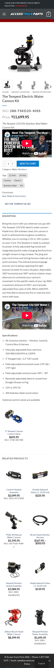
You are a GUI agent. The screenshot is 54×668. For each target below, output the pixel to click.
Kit (21, 185)
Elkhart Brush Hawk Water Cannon (14, 633)
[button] (4, 14)
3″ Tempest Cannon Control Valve (14, 432)
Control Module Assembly (13, 491)
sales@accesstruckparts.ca (29, 660)
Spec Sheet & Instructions (14, 196)
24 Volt (22, 175)
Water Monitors (42, 92)
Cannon (7, 180)
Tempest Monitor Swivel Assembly (14, 584)
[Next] (47, 53)
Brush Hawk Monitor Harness (40, 536)
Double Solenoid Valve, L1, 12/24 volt (40, 491)
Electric (18, 180)
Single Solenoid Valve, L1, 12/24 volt (40, 584)
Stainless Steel (10, 185)
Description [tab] (9, 216)
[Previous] (7, 53)
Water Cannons (21, 92)
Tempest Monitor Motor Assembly (40, 633)
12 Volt (12, 175)
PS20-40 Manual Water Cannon (14, 536)
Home (5, 92)
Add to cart (28, 163)
